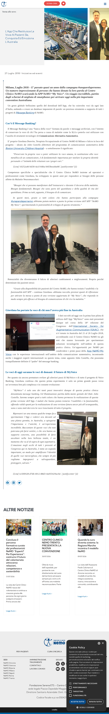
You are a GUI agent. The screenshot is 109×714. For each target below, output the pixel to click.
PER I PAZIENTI (22, 651)
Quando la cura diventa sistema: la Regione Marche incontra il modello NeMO (88, 545)
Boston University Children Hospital (24, 148)
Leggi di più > (11, 611)
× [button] (103, 643)
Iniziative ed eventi (32, 73)
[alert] (86, 675)
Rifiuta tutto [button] (95, 702)
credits (54, 710)
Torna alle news (9, 11)
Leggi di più (82, 678)
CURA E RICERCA (54, 651)
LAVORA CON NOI (37, 669)
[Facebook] (58, 664)
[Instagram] (63, 669)
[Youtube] (58, 669)
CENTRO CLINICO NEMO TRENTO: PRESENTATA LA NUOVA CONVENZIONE (52, 545)
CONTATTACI (35, 665)
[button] (105, 4)
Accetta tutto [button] (77, 702)
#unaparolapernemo (22, 201)
